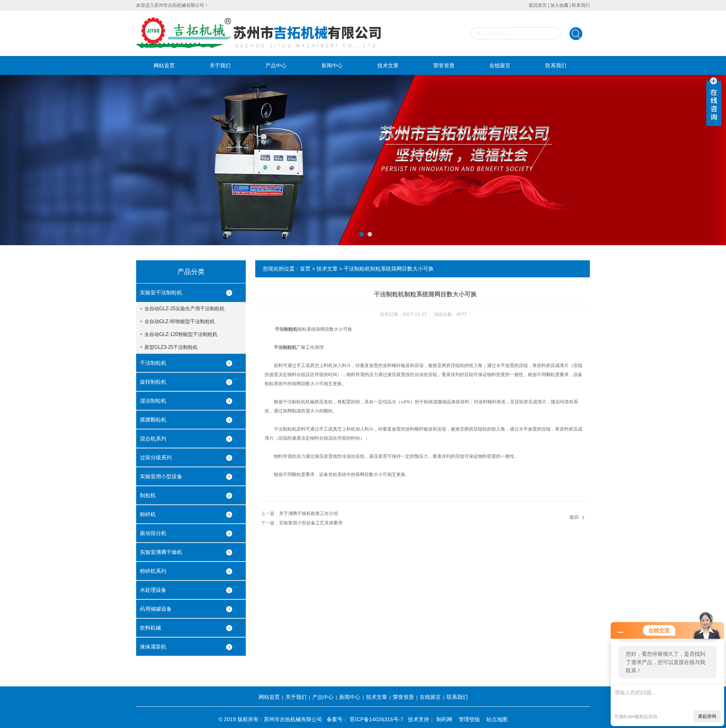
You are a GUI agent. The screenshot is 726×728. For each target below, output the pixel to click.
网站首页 (164, 65)
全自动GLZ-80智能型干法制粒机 (179, 321)
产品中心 (276, 65)
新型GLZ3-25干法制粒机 (171, 347)
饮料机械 (150, 628)
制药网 (444, 719)
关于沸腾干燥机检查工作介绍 (308, 513)
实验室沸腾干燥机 (161, 552)
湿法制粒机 (153, 401)
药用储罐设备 (156, 609)
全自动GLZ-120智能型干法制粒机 (180, 334)
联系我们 (581, 5)
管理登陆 (469, 719)
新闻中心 (332, 65)
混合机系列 (153, 439)
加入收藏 (559, 5)
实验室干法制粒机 (161, 292)
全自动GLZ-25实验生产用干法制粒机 (184, 308)
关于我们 (220, 65)
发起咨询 (707, 716)
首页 (305, 269)
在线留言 (499, 65)
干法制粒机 (153, 363)
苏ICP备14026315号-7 (376, 719)
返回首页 (538, 5)
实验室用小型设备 (161, 476)
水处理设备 (153, 590)
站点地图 (496, 719)
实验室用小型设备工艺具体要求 (311, 523)
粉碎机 (148, 514)
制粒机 (148, 495)
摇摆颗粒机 (153, 420)
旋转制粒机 (153, 382)
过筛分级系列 (156, 457)
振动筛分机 (153, 533)
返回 (574, 517)
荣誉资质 (444, 65)
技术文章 (388, 65)
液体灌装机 (153, 647)
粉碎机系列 (153, 571)
